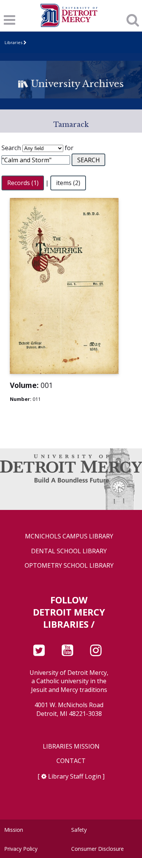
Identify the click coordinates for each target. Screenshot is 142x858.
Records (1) (23, 183)
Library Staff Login (74, 776)
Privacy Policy (20, 848)
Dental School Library (69, 551)
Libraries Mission (71, 746)
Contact (71, 761)
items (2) (68, 183)
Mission (13, 829)
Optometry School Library (69, 565)
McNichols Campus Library (69, 536)
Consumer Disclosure (97, 848)
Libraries (13, 42)
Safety (79, 829)
